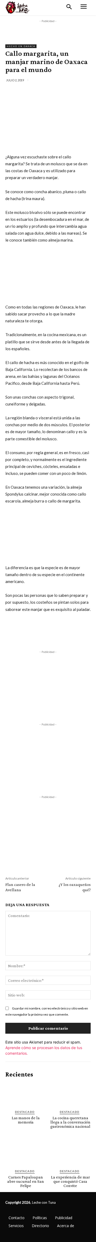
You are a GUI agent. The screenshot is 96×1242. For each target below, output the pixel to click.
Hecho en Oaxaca (21, 46)
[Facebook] (27, 91)
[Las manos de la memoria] (25, 1094)
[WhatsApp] (64, 91)
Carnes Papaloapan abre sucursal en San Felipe (25, 1181)
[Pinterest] (52, 91)
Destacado (25, 1111)
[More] (76, 91)
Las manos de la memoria (26, 1120)
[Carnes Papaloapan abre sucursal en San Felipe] (25, 1153)
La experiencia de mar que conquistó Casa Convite (70, 1181)
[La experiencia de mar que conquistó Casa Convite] (70, 1153)
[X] (39, 91)
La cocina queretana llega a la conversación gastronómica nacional (70, 1122)
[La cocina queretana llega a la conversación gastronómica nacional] (70, 1094)
